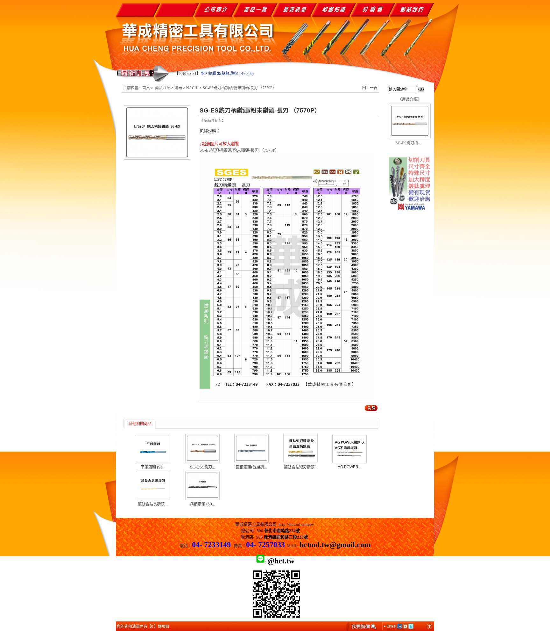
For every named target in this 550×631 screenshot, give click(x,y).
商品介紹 (162, 88)
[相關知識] (335, 9)
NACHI (192, 88)
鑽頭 (178, 88)
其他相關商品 (140, 424)
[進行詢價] (361, 626)
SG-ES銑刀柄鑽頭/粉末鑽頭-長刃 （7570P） (239, 88)
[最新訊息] (295, 9)
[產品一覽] (255, 9)
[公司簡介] (215, 9)
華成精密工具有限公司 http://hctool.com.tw (274, 524)
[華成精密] (409, 214)
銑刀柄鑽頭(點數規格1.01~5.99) (227, 73)
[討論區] (374, 9)
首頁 (146, 88)
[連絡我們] (414, 9)
